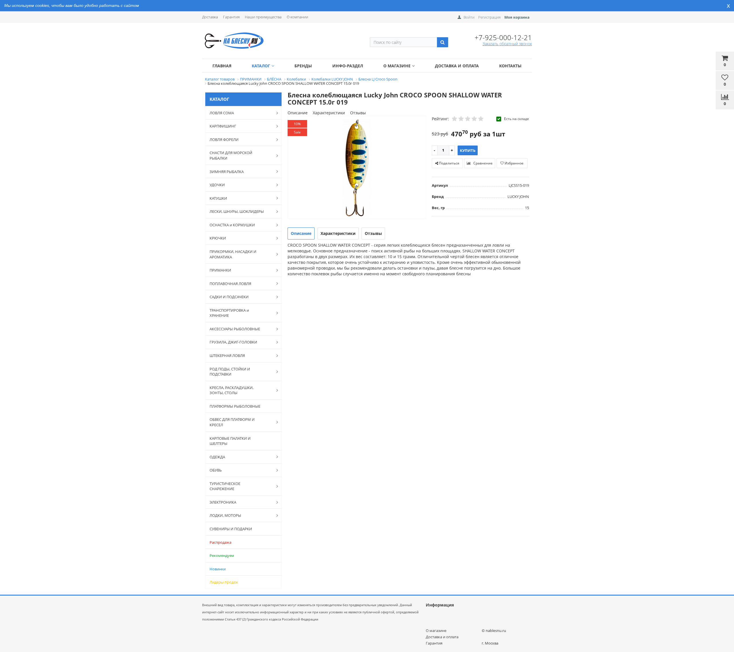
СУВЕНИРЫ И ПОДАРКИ (231, 528)
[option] (357, 168)
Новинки (218, 569)
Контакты (510, 65)
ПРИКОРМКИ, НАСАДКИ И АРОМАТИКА (233, 254)
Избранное (514, 163)
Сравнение (483, 163)
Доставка (210, 16)
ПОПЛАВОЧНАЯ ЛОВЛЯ (230, 283)
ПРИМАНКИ (220, 270)
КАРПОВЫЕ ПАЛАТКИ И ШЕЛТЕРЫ (230, 441)
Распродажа (220, 542)
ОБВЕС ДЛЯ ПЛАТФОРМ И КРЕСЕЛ (232, 422)
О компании (297, 16)
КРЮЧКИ (218, 238)
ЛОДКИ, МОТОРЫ (225, 515)
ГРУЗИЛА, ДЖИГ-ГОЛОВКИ (233, 342)
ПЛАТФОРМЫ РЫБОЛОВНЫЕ (235, 406)
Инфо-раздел (347, 65)
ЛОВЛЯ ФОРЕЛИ (224, 139)
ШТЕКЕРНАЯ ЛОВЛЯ (227, 355)
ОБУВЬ (216, 470)
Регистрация (489, 17)
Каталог (261, 65)
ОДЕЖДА (217, 456)
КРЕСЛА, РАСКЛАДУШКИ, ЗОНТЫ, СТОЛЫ (231, 390)
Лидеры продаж (224, 582)
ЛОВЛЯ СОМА (222, 112)
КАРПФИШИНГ (223, 126)
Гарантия (231, 16)
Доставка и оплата (457, 65)
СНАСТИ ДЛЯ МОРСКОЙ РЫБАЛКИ (231, 155)
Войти (469, 17)
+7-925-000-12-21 (503, 37)
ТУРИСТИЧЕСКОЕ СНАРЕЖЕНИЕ (225, 486)
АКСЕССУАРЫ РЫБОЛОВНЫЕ (235, 328)
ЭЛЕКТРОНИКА (223, 502)
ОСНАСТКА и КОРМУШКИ (232, 224)
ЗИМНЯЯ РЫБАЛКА (227, 171)
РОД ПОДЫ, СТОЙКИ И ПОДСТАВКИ (230, 371)
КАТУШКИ (218, 198)
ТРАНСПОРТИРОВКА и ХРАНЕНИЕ (229, 313)
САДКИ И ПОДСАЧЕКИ (229, 296)
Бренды (303, 65)
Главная (221, 65)
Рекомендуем (222, 555)
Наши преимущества (263, 16)
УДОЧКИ (217, 184)
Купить (467, 150)
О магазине (397, 65)
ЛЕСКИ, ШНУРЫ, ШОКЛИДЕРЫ (237, 211)
